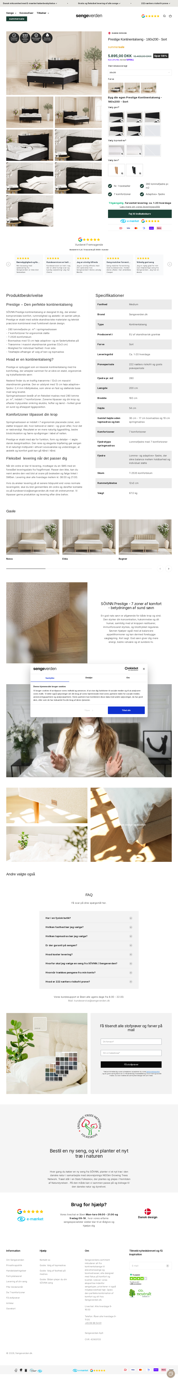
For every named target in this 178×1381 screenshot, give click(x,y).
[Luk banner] (144, 669)
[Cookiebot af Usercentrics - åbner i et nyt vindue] (126, 669)
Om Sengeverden (15, 1260)
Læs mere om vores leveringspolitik (140, 206)
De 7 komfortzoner (15, 1292)
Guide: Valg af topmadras (53, 1265)
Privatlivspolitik (14, 1265)
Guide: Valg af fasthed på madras (53, 1272)
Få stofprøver (131, 1064)
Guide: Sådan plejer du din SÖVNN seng (53, 1281)
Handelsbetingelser (16, 1270)
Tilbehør (41, 13)
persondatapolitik (153, 1072)
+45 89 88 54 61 (93, 1323)
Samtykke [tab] (49, 678)
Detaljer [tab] (89, 677)
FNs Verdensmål (14, 1287)
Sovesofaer (26, 13)
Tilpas (87, 710)
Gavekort (11, 1308)
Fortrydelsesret (14, 1276)
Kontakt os (45, 1260)
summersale (16, 18)
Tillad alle (126, 710)
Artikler (10, 1303)
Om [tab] (128, 677)
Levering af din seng (16, 1281)
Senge (10, 13)
